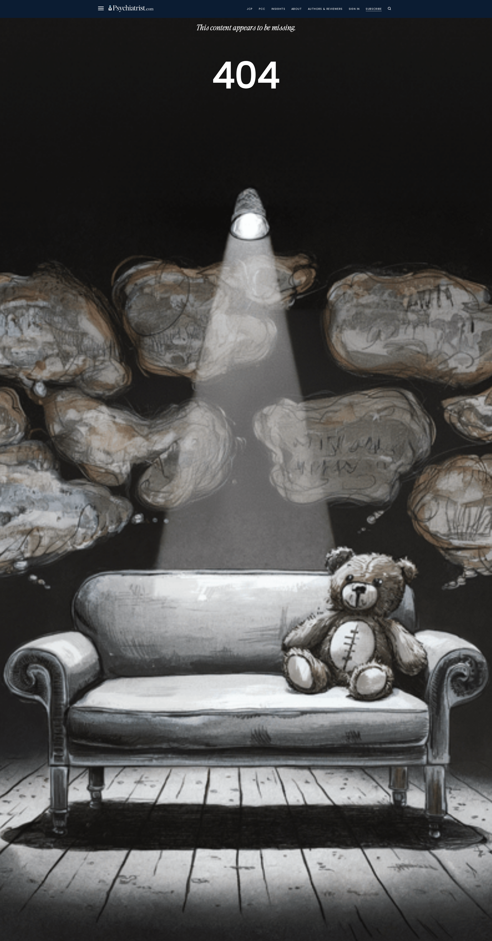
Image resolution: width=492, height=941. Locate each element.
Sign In (354, 9)
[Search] (389, 9)
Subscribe (374, 9)
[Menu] (101, 9)
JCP (250, 9)
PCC (262, 9)
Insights (278, 9)
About (296, 9)
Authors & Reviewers (325, 9)
